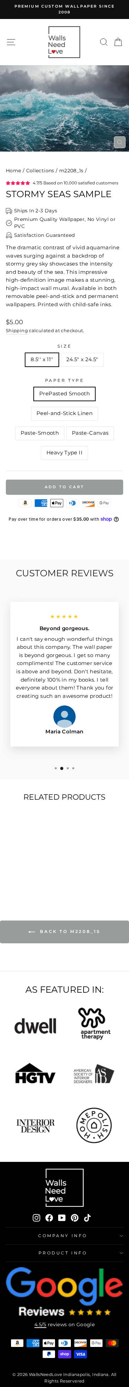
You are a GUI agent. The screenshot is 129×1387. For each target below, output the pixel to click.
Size (64, 346)
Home (13, 170)
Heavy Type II (64, 453)
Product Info (63, 1253)
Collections (40, 170)
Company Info (62, 1235)
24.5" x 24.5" (82, 359)
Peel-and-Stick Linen (64, 413)
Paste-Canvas (90, 433)
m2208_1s (71, 170)
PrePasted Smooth (64, 394)
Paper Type (64, 380)
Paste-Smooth (40, 433)
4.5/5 (40, 1324)
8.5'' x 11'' (42, 359)
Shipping (17, 330)
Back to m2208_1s (69, 931)
